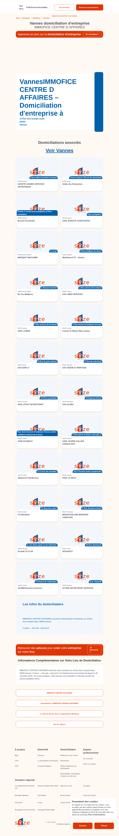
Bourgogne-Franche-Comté (25, 810)
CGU (16, 761)
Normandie (42, 795)
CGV (16, 766)
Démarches (64, 761)
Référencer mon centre (69, 755)
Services (41, 755)
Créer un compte (89, 764)
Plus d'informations (96, 815)
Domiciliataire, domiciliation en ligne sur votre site (70, 775)
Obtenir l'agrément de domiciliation (68, 767)
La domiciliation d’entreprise (48, 761)
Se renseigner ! (92, 34)
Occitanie (86, 786)
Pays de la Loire (66, 786)
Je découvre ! (94, 650)
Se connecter (64, 7)
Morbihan (36, 18)
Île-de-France (65, 795)
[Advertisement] (59, 56)
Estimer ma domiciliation (88, 7)
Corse (40, 802)
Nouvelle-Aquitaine (22, 795)
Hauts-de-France (89, 795)
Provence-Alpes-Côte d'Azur (48, 786)
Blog (16, 755)
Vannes (46, 18)
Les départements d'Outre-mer (25, 787)
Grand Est (18, 802)
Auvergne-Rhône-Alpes (46, 810)
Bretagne (26, 18)
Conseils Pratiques (44, 766)
